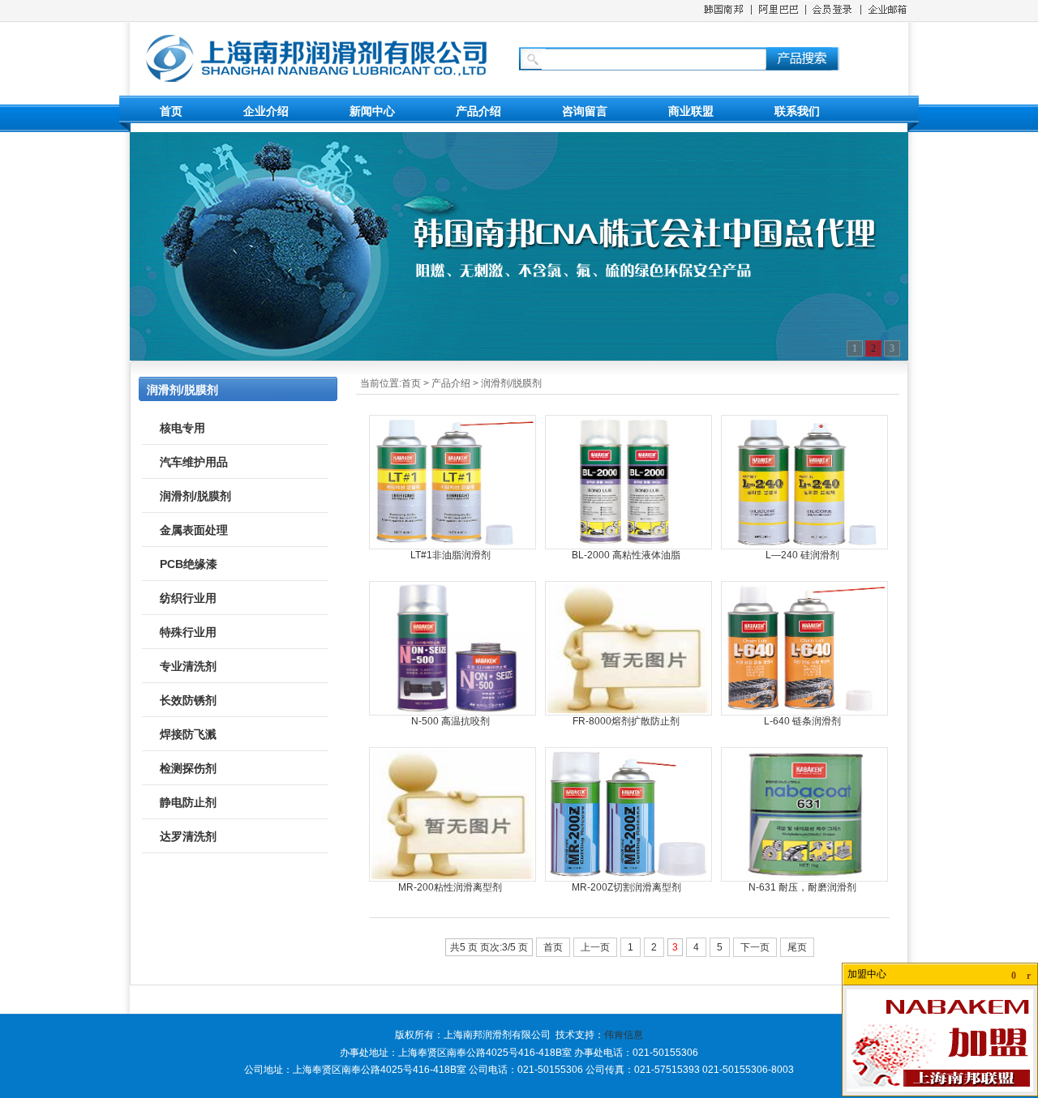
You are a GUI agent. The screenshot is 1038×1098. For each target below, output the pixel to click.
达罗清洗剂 (188, 836)
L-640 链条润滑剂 (802, 721)
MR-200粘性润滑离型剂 (450, 887)
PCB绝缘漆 (188, 564)
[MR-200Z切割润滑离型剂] (628, 878)
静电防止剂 (188, 802)
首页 (171, 111)
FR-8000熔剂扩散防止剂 (626, 721)
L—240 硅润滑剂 (802, 555)
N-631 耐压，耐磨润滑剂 (802, 887)
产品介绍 (478, 111)
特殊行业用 (188, 632)
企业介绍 (266, 111)
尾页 (797, 947)
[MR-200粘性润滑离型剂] (452, 878)
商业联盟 (691, 111)
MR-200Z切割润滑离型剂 (626, 887)
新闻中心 (372, 111)
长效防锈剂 (188, 700)
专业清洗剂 (188, 666)
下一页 (755, 947)
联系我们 (797, 111)
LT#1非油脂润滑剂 (450, 555)
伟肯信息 (623, 1034)
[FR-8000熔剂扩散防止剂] (628, 712)
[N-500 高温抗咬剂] (452, 712)
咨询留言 (584, 111)
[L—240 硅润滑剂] (804, 546)
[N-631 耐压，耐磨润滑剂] (804, 878)
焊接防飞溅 (188, 734)
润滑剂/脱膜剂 (511, 383)
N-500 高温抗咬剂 (450, 721)
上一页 (595, 947)
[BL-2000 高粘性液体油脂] (628, 546)
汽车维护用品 (194, 461)
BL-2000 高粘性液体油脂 (626, 555)
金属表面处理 (194, 529)
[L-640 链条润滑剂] (804, 712)
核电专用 (182, 427)
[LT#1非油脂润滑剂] (452, 546)
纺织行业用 (188, 598)
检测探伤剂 (188, 768)
